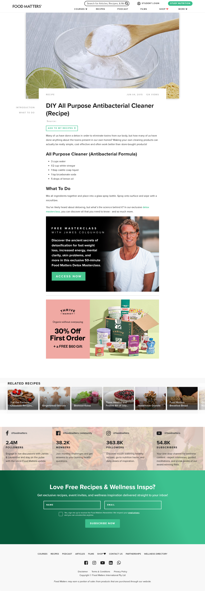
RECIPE (50, 94)
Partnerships (133, 554)
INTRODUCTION (25, 107)
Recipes (100, 9)
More (181, 9)
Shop (162, 9)
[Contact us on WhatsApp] (119, 563)
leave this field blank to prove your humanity (13, 473)
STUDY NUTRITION (180, 3)
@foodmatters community (77, 433)
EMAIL (111, 505)
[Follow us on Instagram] (94, 563)
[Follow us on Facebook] (86, 563)
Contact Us (116, 554)
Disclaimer (83, 571)
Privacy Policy (120, 571)
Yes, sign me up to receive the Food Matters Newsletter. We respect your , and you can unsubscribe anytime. (102, 514)
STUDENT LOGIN (150, 3)
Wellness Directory (155, 554)
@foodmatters (19, 433)
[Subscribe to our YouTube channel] (102, 563)
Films (143, 9)
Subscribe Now (102, 523)
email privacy (133, 513)
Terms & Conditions (101, 571)
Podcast (122, 9)
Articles (80, 554)
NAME (49, 505)
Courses (79, 9)
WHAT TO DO (27, 112)
